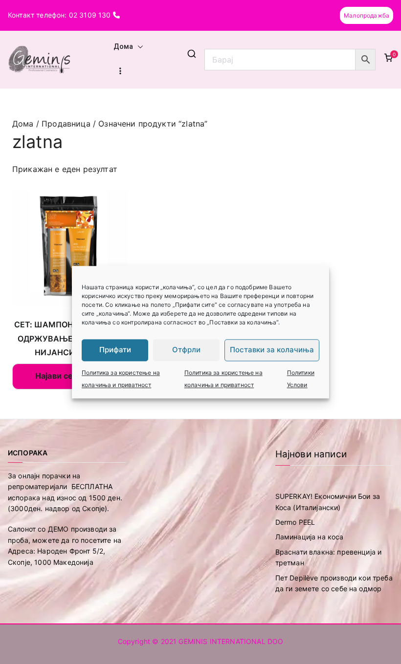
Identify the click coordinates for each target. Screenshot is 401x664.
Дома (123, 47)
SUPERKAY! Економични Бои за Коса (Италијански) (327, 501)
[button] (138, 47)
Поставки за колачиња (272, 349)
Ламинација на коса (309, 537)
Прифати (115, 349)
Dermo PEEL (295, 522)
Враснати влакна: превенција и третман (328, 557)
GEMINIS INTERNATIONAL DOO (230, 641)
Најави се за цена (70, 376)
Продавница (66, 124)
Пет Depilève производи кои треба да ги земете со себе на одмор (334, 583)
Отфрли (186, 349)
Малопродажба (366, 15)
